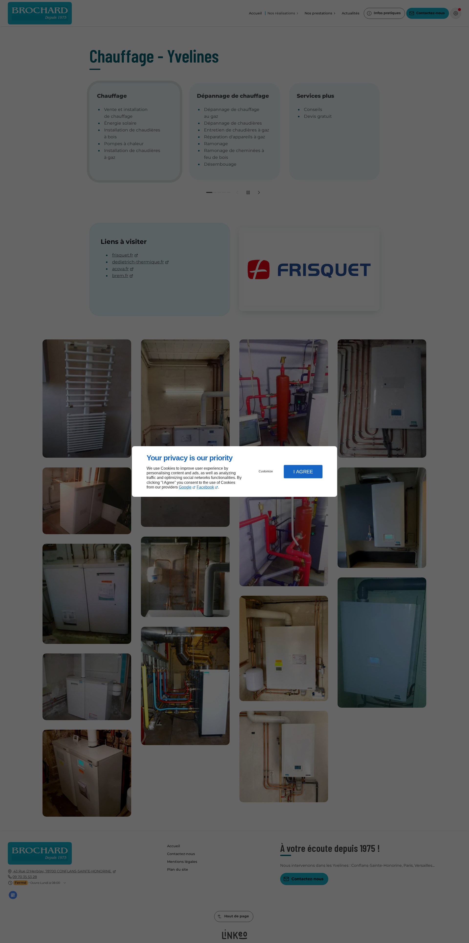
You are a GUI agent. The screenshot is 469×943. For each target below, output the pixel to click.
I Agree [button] (303, 471)
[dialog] (234, 471)
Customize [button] (266, 471)
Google (185, 487)
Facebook (205, 487)
